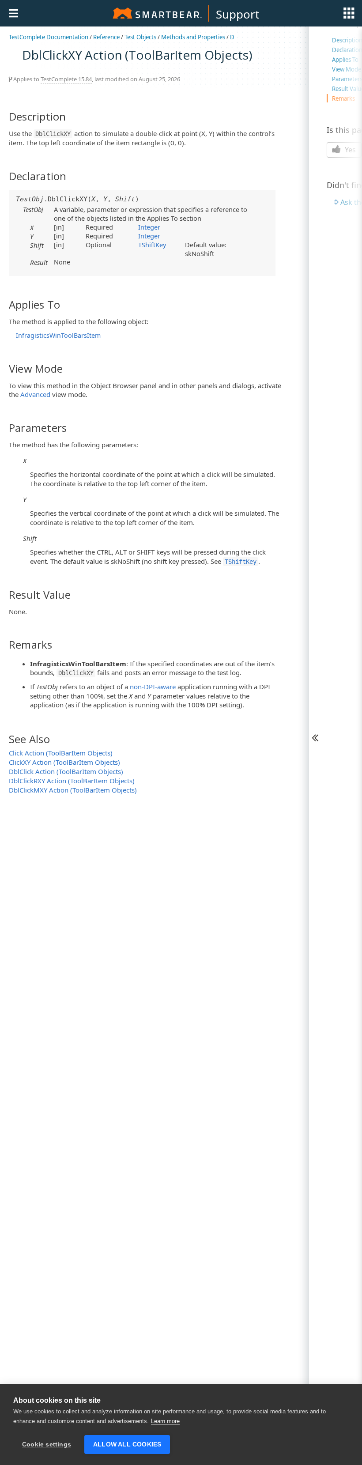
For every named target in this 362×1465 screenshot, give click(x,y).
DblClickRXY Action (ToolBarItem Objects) (72, 780)
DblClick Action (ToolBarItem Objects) (66, 771)
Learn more (165, 1421)
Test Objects (140, 37)
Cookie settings (46, 1444)
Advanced (35, 394)
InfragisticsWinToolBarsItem (58, 335)
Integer (149, 227)
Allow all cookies (127, 1444)
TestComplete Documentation (48, 37)
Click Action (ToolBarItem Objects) (61, 752)
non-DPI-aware (153, 686)
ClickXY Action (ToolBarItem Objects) (64, 762)
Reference (106, 37)
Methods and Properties (193, 37)
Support (237, 14)
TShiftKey (152, 244)
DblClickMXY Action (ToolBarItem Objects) (73, 789)
